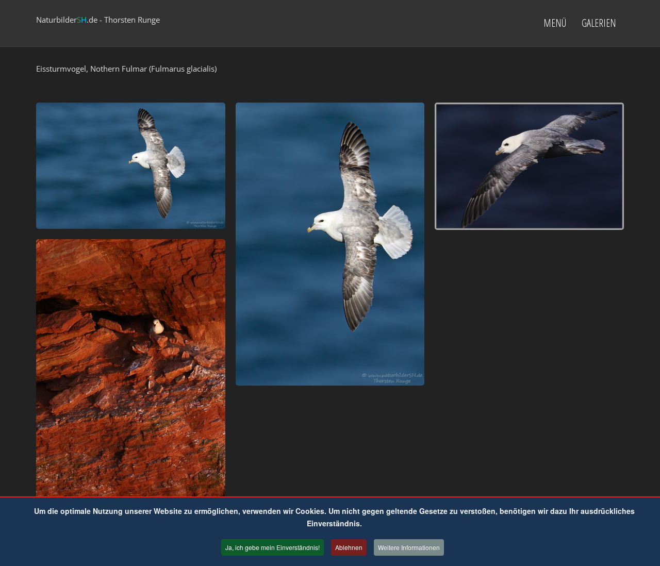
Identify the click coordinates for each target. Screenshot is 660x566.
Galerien (599, 23)
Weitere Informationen (409, 547)
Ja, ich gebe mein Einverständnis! (272, 547)
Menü (554, 23)
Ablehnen (348, 547)
